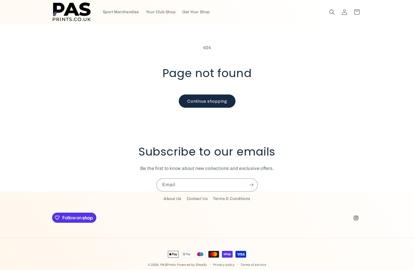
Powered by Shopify (192, 264)
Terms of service (253, 264)
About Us (172, 199)
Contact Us (197, 199)
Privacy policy (224, 264)
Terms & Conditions (231, 199)
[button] (332, 12)
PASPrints (168, 264)
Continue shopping (207, 101)
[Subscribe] (251, 185)
